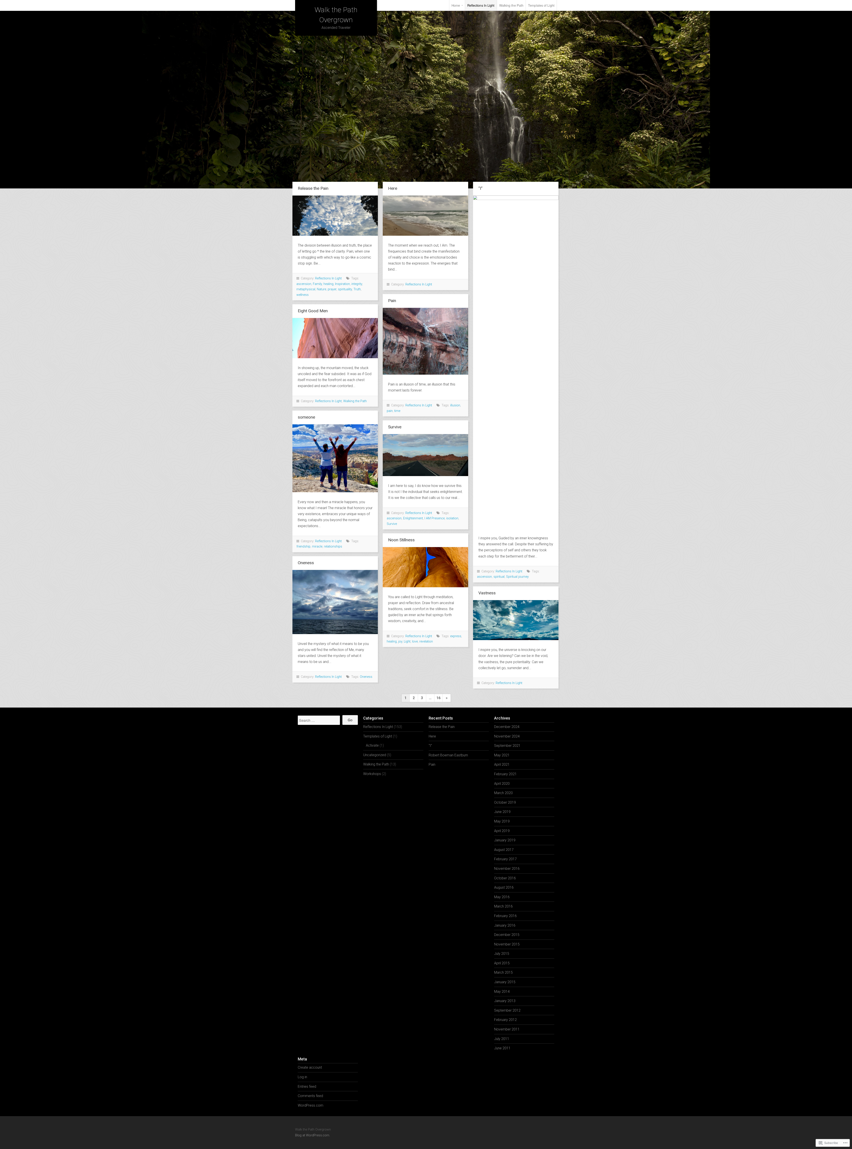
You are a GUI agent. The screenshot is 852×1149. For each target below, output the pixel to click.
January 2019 (504, 840)
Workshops (372, 774)
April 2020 (502, 783)
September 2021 (507, 746)
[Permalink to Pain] (425, 341)
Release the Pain (313, 188)
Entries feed (307, 1086)
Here (392, 188)
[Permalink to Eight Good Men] (335, 338)
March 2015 (503, 972)
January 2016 (504, 925)
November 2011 (507, 1029)
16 (438, 698)
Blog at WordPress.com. (312, 1135)
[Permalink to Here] (425, 216)
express (455, 636)
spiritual (499, 577)
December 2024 (506, 727)
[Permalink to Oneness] (335, 602)
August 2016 (504, 887)
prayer (332, 289)
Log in (302, 1077)
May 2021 (502, 755)
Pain (392, 300)
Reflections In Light (481, 5)
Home (456, 5)
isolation (452, 518)
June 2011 (502, 1048)
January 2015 (504, 982)
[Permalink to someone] (335, 458)
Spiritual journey (517, 577)
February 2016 (505, 916)
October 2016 (505, 878)
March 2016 (503, 906)
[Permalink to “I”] (515, 362)
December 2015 (506, 935)
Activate (372, 745)
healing (328, 284)
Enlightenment (413, 518)
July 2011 (501, 1039)
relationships (333, 546)
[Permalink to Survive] (425, 455)
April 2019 (502, 831)
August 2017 (504, 850)
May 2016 (502, 897)
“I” (480, 188)
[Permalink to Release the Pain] (335, 216)
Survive (394, 426)
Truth (357, 289)
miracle (317, 546)
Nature (321, 289)
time (397, 411)
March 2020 (503, 793)
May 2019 (502, 821)
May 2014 (502, 991)
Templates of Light (541, 5)
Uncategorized (374, 755)
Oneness (306, 562)
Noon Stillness (401, 539)
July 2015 (501, 953)
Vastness (487, 592)
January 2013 (504, 1001)
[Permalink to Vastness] (515, 620)
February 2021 (505, 774)
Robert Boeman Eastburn (448, 755)
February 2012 (505, 1020)
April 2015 (502, 963)
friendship (303, 546)
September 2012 (507, 1010)
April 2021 (502, 764)
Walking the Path (511, 5)
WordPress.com (310, 1105)
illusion (455, 405)
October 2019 (505, 802)
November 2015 (507, 944)
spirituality (345, 289)
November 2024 (507, 736)
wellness (302, 295)
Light (407, 641)
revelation (426, 641)
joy (400, 641)
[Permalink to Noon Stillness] (425, 567)
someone (306, 417)
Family (317, 284)
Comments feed (310, 1096)
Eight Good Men (313, 310)
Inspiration (342, 284)
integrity (356, 284)
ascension (303, 284)
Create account (310, 1067)
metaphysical (305, 289)
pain (390, 411)
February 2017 (505, 859)
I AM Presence (434, 518)
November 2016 (507, 868)
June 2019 (502, 812)
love (415, 641)
